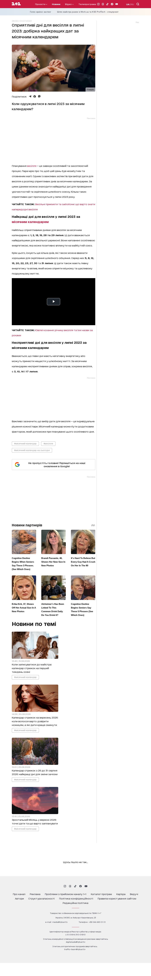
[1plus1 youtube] (86, 886)
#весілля (48, 443)
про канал (19, 894)
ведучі (134, 894)
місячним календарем (30, 221)
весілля (31, 165)
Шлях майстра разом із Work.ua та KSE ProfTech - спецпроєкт (88, 12)
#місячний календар (25, 443)
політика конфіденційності (76, 898)
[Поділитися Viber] (39, 96)
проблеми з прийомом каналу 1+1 (65, 894)
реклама (35, 894)
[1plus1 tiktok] (75, 886)
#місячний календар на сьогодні (32, 450)
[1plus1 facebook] (80, 886)
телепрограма (87, 4)
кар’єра (120, 894)
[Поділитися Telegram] (30, 96)
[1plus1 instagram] (65, 886)
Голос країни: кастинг (40, 12)
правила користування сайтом (117, 898)
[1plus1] (16, 4)
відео (68, 4)
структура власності (41, 898)
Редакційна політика (75, 902)
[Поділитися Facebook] (34, 96)
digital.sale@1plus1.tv (75, 942)
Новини (56, 4)
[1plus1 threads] (70, 886)
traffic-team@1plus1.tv (74, 949)
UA (127, 4)
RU (132, 4)
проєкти (40, 4)
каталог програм (101, 894)
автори (19, 898)
